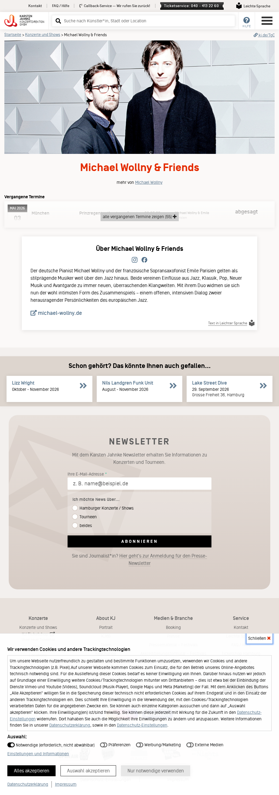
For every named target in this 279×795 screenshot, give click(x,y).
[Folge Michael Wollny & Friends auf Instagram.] (134, 260)
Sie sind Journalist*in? (139, 559)
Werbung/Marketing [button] (162, 744)
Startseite (12, 34)
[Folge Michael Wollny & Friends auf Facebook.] (144, 260)
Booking (173, 627)
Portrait (106, 627)
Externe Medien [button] (208, 744)
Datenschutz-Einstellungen (142, 725)
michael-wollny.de (59, 313)
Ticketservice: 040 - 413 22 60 (191, 6)
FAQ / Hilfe (60, 6)
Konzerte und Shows (42, 34)
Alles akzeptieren (31, 770)
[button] (57, 20)
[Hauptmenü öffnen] (267, 21)
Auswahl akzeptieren (88, 770)
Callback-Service (116, 6)
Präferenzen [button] (119, 744)
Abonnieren (139, 541)
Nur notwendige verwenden (156, 770)
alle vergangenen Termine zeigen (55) (138, 216)
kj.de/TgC (266, 35)
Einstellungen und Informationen (38, 753)
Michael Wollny (148, 182)
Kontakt (35, 6)
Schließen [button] (257, 638)
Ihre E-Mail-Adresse (86, 474)
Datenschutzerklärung (69, 725)
